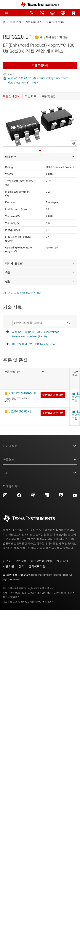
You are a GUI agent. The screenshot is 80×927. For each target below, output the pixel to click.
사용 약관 (8, 566)
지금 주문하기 (40, 65)
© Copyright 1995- (16, 574)
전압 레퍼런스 (33, 22)
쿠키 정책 (20, 561)
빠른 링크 (8, 459)
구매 (5, 472)
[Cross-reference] (42, 12)
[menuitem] (31, 12)
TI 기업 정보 (10, 445)
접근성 (7, 561)
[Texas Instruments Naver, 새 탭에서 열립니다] (33, 496)
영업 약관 (62, 561)
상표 (21, 566)
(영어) (35, 82)
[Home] (40, 4)
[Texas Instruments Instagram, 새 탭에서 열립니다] (5, 496)
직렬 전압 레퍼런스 (57, 22)
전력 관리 (15, 22)
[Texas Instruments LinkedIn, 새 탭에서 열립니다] (47, 496)
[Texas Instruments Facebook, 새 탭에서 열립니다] (19, 496)
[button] (6, 12)
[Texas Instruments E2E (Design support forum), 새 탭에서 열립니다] (61, 496)
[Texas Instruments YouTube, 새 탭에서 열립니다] (75, 496)
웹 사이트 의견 (36, 566)
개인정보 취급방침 (41, 561)
